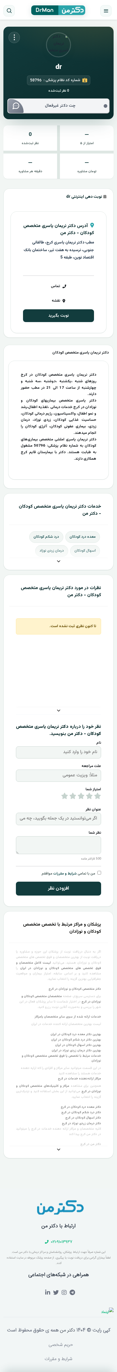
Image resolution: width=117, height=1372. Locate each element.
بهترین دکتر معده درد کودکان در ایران (76, 1034)
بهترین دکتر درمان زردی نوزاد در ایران (76, 1050)
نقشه (56, 301)
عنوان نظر (93, 809)
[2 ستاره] (89, 797)
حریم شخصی (61, 1345)
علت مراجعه (91, 766)
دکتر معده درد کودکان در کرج (81, 1107)
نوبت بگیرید (58, 315)
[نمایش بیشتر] (58, 561)
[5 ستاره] (64, 797)
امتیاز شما (93, 789)
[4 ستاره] (72, 797)
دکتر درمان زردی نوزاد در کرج (81, 1123)
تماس (55, 286)
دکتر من (66, 1330)
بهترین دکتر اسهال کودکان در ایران (78, 1045)
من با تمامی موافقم (68, 874)
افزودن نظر (58, 888)
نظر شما (95, 833)
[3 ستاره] (81, 797)
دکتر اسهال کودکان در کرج (83, 1117)
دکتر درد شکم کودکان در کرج (81, 1112)
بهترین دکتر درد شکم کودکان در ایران (76, 1039)
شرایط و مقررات (65, 874)
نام (98, 743)
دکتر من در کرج (90, 1144)
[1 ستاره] (97, 797)
